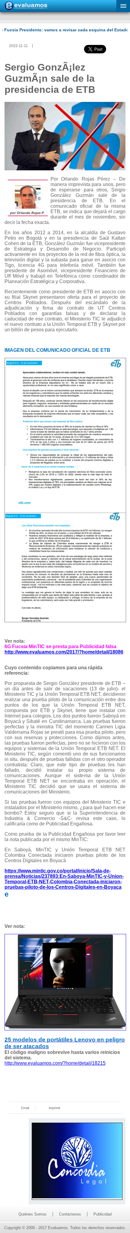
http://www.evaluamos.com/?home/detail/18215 (55, 1063)
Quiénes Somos (32, 1214)
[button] (123, 6)
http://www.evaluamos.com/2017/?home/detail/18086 (64, 651)
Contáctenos (70, 1214)
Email (25, 1108)
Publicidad (102, 1214)
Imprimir (54, 1108)
